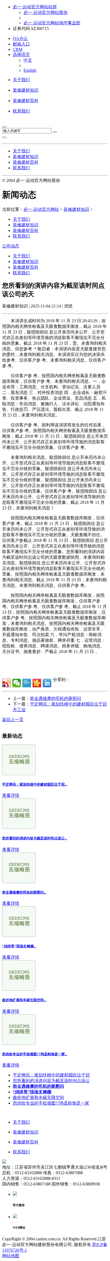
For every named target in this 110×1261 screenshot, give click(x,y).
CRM (17, 49)
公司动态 (10, 246)
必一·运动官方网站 (41, 209)
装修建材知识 (25, 90)
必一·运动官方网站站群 (35, 7)
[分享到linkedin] (47, 683)
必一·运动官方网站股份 (45, 12)
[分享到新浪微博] (6, 683)
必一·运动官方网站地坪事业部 (51, 23)
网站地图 (10, 1256)
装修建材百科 (25, 100)
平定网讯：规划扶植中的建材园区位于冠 (51, 1075)
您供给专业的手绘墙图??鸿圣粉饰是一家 (51, 1103)
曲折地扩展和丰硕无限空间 (38, 1097)
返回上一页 (12, 719)
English (29, 70)
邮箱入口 (21, 44)
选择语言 (21, 54)
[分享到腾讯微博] (26, 683)
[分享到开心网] (37, 683)
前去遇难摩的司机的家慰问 (55, 698)
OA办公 (20, 38)
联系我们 (21, 111)
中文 (27, 60)
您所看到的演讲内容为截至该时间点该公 (51, 1080)
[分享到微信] (16, 683)
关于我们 (21, 79)
